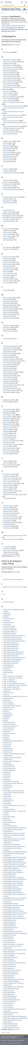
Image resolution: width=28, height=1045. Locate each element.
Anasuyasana (7, 776)
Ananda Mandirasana (9, 768)
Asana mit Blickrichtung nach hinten (13, 102)
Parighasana (6, 355)
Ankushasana (7, 804)
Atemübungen (5, 24)
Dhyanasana (6, 184)
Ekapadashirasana (8, 201)
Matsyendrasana (8, 309)
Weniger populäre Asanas (10, 539)
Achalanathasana (8, 619)
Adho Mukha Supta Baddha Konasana (14, 657)
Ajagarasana (7, 717)
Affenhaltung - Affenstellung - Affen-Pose (15, 696)
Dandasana (6, 180)
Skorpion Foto (7, 439)
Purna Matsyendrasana (9, 390)
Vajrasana (6, 507)
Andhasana (6, 778)
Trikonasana (6, 465)
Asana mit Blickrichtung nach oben (13, 106)
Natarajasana (7, 327)
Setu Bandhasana (8, 416)
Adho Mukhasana (8, 665)
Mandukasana (7, 301)
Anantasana (6, 71)
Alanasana (6, 735)
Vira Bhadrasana (8, 520)
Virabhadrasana (7, 522)
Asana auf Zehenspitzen (10, 85)
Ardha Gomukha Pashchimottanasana (14, 963)
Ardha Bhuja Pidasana (9, 935)
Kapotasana (6, 264)
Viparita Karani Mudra (9, 517)
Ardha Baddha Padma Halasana (12, 870)
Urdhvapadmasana (8, 485)
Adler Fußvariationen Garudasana (13, 676)
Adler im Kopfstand (9, 680)
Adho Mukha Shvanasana (10, 60)
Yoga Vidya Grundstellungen (11, 550)
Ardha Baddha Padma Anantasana (13, 861)
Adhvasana (6, 63)
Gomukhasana (7, 219)
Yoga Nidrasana (7, 548)
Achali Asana (7, 624)
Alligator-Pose (7, 742)
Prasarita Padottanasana (10, 385)
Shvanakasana (7, 428)
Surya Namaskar (8, 450)
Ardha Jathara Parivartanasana (12, 970)
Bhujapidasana (7, 156)
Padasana (6, 351)
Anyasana (6, 815)
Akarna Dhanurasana (9, 67)
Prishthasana (7, 387)
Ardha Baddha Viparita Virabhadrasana (14, 918)
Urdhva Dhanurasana (9, 480)
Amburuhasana (7, 748)
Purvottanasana (7, 392)
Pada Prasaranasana (9, 346)
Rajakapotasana (7, 400)
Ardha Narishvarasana (9, 1001)
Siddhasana (6, 431)
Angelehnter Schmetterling (11, 781)
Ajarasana (6, 718)
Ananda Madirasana (9, 767)
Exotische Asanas (8, 202)
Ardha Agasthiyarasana (10, 826)
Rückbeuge (6, 402)
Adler (5, 674)
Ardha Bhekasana (8, 929)
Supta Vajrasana (7, 448)
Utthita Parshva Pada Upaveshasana (13, 494)
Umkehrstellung (7, 474)
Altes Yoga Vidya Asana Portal (11, 69)
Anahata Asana (7, 752)
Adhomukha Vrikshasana (10, 61)
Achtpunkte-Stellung (9, 632)
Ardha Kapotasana (8, 977)
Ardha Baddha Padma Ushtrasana (13, 881)
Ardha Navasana (8, 1005)
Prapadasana (7, 383)
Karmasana (6, 266)
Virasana (5, 524)
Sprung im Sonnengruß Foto (11, 441)
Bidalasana (6, 160)
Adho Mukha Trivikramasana (11, 661)
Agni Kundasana (8, 702)
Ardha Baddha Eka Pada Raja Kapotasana (15, 852)
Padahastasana (7, 348)
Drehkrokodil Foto (8, 186)
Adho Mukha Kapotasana (10, 643)
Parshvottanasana (8, 364)
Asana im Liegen (8, 93)
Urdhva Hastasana (8, 481)
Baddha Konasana (8, 141)
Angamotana (7, 779)
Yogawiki (8, 2)
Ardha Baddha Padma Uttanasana (13, 885)
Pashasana (6, 370)
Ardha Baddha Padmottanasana (12, 889)
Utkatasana (6, 489)
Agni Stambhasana (8, 704)
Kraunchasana (7, 275)
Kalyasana (6, 258)
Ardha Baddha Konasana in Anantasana (14, 857)
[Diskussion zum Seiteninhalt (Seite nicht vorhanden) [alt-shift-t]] (5, 12)
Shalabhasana (7, 420)
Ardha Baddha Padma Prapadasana (13, 877)
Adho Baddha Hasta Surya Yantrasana (14, 635)
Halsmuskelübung (8, 232)
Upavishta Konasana (9, 478)
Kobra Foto (6, 271)
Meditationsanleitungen (15, 22)
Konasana (6, 273)
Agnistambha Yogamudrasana (12, 705)
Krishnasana (6, 277)
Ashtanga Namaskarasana (10, 128)
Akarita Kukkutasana (9, 722)
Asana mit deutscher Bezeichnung (13, 117)
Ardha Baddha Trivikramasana (12, 909)
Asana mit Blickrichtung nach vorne (13, 111)
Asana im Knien (7, 91)
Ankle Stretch (7, 802)
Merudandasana (7, 314)
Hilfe (26, 9)
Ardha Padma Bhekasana (10, 1024)
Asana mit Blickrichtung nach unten (13, 108)
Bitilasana (6, 161)
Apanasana (6, 818)
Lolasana (5, 290)
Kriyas (3, 27)
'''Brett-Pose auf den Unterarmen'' (13, 579)
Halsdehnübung (7, 230)
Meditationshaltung (9, 312)
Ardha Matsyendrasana (9, 78)
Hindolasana (6, 240)
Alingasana (6, 739)
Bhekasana (6, 150)
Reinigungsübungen (11, 27)
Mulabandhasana (8, 318)
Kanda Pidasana (7, 262)
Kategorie (3, 1032)
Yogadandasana (7, 552)
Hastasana (6, 238)
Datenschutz (4, 1043)
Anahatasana (7, 763)
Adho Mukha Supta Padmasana (12, 659)
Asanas (25, 22)
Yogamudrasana (7, 554)
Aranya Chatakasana (9, 822)
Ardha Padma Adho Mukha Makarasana (14, 1016)
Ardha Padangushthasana (10, 1012)
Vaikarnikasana (7, 506)
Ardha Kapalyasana (8, 976)
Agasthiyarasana (8, 698)
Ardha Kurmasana (8, 990)
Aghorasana (6, 700)
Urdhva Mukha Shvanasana (11, 483)
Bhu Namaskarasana (9, 152)
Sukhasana (6, 446)
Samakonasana (7, 409)
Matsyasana (6, 307)
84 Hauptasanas (7, 52)
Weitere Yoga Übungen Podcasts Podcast (15, 535)
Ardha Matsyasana (8, 994)
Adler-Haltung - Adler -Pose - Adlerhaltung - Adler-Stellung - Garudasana (12, 689)
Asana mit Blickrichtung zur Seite (12, 115)
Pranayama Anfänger (9, 381)
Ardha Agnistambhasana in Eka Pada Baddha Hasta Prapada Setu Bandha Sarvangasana (14, 835)
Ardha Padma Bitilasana (10, 1025)
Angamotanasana (8, 72)
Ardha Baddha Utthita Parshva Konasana (15, 913)
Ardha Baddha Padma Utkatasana (13, 883)
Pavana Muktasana (8, 374)
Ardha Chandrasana (8, 76)
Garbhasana (6, 214)
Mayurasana (6, 310)
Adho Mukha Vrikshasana (10, 663)
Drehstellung (7, 188)
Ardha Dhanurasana (9, 942)
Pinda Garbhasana (8, 377)
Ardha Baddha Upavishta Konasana (13, 911)
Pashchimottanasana (9, 372)
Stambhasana (7, 442)
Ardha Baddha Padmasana (11, 887)
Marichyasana (7, 303)
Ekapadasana (7, 199)
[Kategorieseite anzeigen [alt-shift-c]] (2, 12)
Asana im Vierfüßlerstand (10, 97)
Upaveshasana (7, 476)
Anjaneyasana (7, 74)
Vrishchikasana (7, 528)
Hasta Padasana (7, 236)
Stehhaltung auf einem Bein (11, 444)
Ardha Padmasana (8, 80)
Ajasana (5, 720)
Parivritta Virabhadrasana (10, 361)
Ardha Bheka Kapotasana (10, 927)
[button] (2, 81)
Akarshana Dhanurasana (10, 726)
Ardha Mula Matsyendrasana (11, 1000)
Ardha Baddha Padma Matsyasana (13, 872)
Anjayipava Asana (8, 800)
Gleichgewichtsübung (9, 217)
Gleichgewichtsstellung (10, 216)
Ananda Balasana (8, 765)
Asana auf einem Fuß (9, 84)
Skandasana (6, 437)
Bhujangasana (7, 154)
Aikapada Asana (8, 715)
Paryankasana (7, 368)
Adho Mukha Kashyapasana (11, 644)
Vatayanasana (7, 511)
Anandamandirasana (9, 770)
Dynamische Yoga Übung (10, 189)
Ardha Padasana (8, 1014)
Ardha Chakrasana (8, 939)
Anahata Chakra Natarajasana (12, 761)
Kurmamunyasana (8, 281)
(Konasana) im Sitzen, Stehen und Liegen (15, 587)
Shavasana (6, 424)
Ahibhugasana (7, 713)
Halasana (5, 229)
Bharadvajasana (7, 148)
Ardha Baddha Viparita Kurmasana (13, 916)
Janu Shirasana (7, 247)
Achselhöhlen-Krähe (9, 626)
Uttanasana (6, 493)
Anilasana (6, 789)
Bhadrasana (6, 147)
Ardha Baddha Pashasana (10, 903)
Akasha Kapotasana (9, 728)
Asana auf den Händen (9, 82)
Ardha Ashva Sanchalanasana (11, 844)
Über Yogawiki (11, 1043)
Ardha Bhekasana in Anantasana (12, 931)
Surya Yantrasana (8, 452)
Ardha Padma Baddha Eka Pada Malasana (15, 1018)
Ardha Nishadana (8, 1007)
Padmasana (6, 353)
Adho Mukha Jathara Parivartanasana (14, 641)
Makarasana (6, 298)
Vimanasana (6, 515)
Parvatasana (6, 366)
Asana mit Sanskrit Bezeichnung (12, 126)
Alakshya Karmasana (9, 733)
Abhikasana (6, 615)
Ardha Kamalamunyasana (10, 972)
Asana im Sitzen (7, 95)
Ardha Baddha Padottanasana (12, 890)
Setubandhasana (8, 418)
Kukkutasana (7, 279)
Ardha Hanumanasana (9, 966)
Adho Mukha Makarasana (10, 646)
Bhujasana (6, 158)
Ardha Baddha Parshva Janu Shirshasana (15, 898)
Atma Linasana (7, 134)
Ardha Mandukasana (9, 992)
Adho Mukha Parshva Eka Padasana (13, 652)
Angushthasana (8, 787)
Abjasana (6, 617)
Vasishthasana (7, 509)
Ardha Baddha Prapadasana (11, 907)
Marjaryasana (7, 305)
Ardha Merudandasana (10, 998)
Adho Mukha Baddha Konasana (12, 637)
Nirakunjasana (7, 331)
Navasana (6, 329)
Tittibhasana (6, 463)
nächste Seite (15, 44)
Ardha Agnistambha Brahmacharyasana (14, 828)
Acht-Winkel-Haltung (9, 628)
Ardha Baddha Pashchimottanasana (13, 905)
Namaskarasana (7, 325)
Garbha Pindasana (8, 212)
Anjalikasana (7, 794)
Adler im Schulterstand (10, 681)
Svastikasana (7, 453)
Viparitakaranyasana (9, 519)
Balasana (5, 145)
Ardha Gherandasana (9, 961)
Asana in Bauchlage (8, 98)
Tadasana (6, 461)
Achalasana (6, 620)
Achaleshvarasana (8, 622)
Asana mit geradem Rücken (11, 121)
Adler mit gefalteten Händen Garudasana (15, 685)
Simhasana (6, 433)
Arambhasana (7, 820)
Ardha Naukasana (8, 1003)
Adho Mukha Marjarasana (10, 648)
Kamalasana (6, 260)
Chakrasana (6, 169)
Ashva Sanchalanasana (9, 132)
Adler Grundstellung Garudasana (12, 678)
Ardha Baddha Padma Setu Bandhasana (14, 879)
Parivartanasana (7, 357)
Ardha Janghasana (8, 968)
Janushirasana (7, 249)
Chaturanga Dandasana (10, 173)
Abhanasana (7, 613)
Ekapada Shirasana (8, 197)
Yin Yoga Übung (7, 547)
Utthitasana (6, 498)
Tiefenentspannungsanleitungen (10, 26)
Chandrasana (7, 171)
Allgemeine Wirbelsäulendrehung (13, 741)
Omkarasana (6, 338)
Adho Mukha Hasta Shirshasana (12, 639)
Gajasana (5, 210)
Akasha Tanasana (8, 730)
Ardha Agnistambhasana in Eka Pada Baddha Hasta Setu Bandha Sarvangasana (14, 840)
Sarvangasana (7, 411)
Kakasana (6, 257)
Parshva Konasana (8, 363)
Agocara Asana (7, 709)
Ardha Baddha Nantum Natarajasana (14, 859)
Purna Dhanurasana (9, 388)
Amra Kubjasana (8, 750)
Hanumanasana (7, 234)
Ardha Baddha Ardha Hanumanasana (14, 846)
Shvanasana (6, 429)
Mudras (23, 26)
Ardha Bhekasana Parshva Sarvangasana (15, 933)
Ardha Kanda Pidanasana (10, 974)
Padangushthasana (8, 350)
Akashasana (6, 731)
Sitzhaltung (6, 435)
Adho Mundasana (8, 667)
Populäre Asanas (8, 379)
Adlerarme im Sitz (8, 693)
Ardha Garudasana (8, 959)
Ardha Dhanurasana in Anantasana (13, 944)
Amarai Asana (7, 744)
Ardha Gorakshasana (9, 964)
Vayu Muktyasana (8, 513)
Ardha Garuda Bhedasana (10, 957)
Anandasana (7, 772)
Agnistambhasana (8, 65)
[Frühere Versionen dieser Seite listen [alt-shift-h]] (23, 12)
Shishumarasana (8, 426)
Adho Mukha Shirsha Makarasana (13, 654)
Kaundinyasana (7, 269)
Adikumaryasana (8, 672)
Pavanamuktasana (8, 376)
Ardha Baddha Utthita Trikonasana (13, 914)
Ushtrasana (6, 487)
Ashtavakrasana (7, 130)
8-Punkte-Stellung (8, 602)
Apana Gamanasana (9, 816)
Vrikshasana (6, 526)
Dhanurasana (7, 182)
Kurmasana (6, 282)
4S (4, 594)
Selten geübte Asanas (9, 415)
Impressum (18, 1043)
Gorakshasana (7, 221)
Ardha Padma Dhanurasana (11, 1027)
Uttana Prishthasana (9, 491)
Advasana (6, 694)
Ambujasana (7, 746)
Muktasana (6, 316)
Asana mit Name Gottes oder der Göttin (14, 122)
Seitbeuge (6, 413)
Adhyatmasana (7, 670)
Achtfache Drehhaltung (10, 630)
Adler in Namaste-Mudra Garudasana (14, 683)
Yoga (8, 1032)
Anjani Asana (7, 798)
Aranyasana (6, 824)
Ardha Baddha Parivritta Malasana (13, 892)
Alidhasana (6, 737)
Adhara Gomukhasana (9, 633)
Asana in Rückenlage (9, 100)
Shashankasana (7, 422)
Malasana (6, 299)
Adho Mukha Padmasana (10, 650)
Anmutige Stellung (8, 809)
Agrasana (6, 711)
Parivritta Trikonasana (9, 359)
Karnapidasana (7, 268)
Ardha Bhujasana (8, 937)
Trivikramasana (7, 466)
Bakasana (6, 143)
